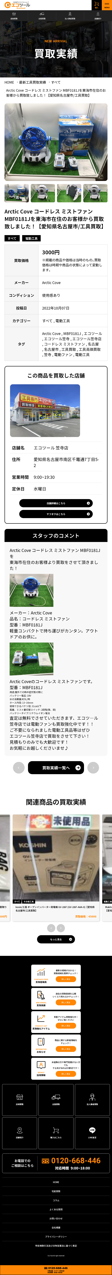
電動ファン (63, 354)
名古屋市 (51, 349)
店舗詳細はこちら (56, 503)
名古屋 (93, 344)
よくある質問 (56, 1209)
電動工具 (31, 238)
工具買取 (68, 349)
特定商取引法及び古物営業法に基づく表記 (56, 1245)
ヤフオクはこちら (56, 514)
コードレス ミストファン (64, 344)
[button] (51, 928)
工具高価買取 (90, 349)
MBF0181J (72, 333)
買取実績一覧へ (56, 768)
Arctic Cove (51, 333)
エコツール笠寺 (57, 338)
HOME (56, 1182)
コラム (56, 1200)
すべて (12, 238)
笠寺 (47, 354)
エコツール (93, 333)
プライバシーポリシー (56, 1236)
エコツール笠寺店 (87, 338)
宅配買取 (56, 1191)
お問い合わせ (56, 1218)
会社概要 (56, 1227)
